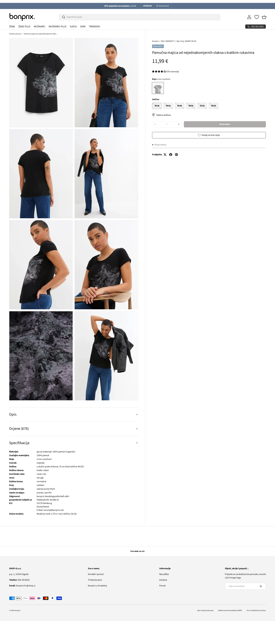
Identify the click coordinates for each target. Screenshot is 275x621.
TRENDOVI (94, 26)
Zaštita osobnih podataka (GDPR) (230, 610)
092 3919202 (19, 579)
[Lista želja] (257, 17)
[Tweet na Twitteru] (165, 154)
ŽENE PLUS (24, 26)
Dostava (163, 579)
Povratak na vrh (137, 551)
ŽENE (12, 26)
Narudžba (164, 574)
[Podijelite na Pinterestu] (176, 154)
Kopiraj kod (164, 5)
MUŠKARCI (39, 26)
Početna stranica (15, 34)
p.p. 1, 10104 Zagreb (19, 574)
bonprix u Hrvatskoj (97, 585)
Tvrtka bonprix (95, 579)
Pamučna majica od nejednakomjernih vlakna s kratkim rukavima (41, 34)
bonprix (155, 41)
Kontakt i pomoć (96, 574)
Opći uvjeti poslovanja (205, 610)
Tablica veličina (163, 115)
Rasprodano (224, 124)
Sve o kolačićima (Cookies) (256, 610)
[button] (264, 17)
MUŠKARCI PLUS (57, 26)
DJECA (73, 26)
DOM (82, 26)
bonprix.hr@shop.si (22, 585)
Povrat (162, 585)
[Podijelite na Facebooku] (171, 154)
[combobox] (139, 17)
